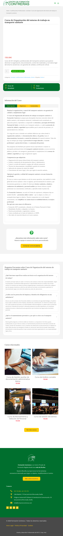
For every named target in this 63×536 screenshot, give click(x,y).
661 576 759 (25, 491)
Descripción (11, 106)
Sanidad (28, 10)
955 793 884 (17, 491)
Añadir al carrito (18, 71)
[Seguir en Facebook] (7, 507)
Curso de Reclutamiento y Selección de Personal (18, 417)
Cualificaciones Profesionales (17, 10)
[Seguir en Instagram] (14, 507)
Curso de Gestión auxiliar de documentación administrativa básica (18, 379)
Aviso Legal (10, 525)
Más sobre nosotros (31, 479)
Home (7, 10)
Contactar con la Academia (31, 246)
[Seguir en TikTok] (17, 507)
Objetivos (23, 106)
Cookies (30, 525)
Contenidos (34, 106)
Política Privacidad (21, 525)
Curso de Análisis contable (45, 377)
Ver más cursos (32, 430)
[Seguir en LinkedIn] (11, 507)
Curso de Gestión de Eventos (45, 416)
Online (32, 77)
